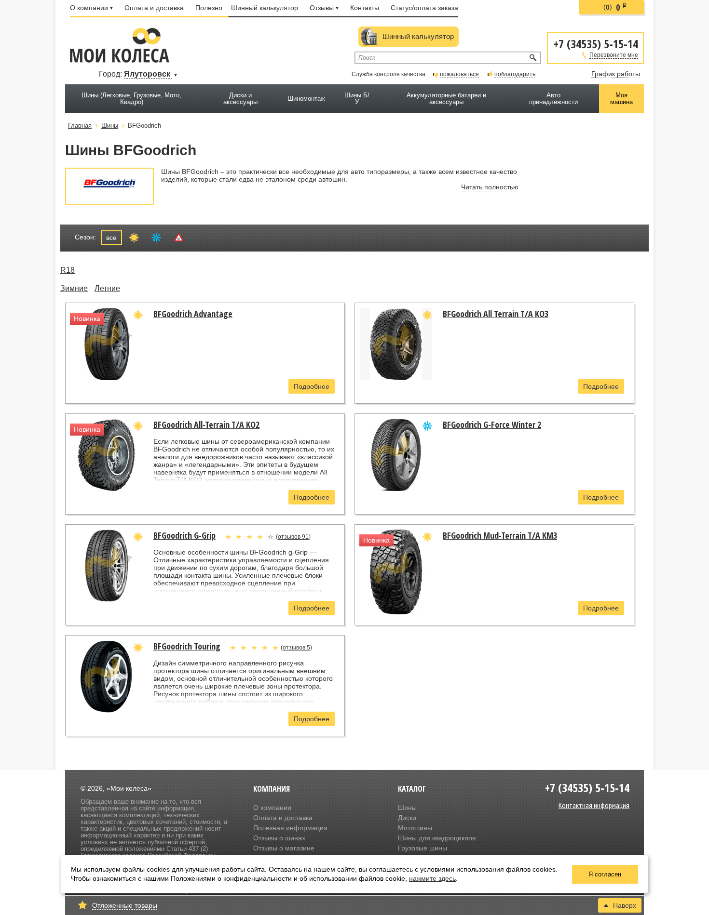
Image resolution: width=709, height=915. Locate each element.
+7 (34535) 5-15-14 (596, 43)
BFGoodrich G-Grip (184, 535)
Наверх (624, 905)
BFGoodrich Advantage (192, 313)
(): (615, 7)
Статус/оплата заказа (424, 8)
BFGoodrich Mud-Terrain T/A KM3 (500, 535)
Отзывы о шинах (279, 838)
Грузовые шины (422, 848)
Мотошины (415, 828)
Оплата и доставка (154, 8)
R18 (67, 270)
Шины (407, 807)
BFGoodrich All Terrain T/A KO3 (495, 313)
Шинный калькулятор (264, 8)
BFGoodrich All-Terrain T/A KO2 (206, 424)
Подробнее (311, 386)
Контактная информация (594, 805)
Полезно (208, 8)
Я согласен (604, 874)
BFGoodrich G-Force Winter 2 (492, 424)
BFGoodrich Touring (186, 646)
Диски (407, 818)
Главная (80, 125)
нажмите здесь (432, 878)
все (111, 237)
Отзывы (322, 8)
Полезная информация (290, 828)
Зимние (74, 288)
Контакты (364, 8)
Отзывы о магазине (283, 848)
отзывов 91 (293, 536)
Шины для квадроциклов (437, 838)
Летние (107, 288)
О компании (89, 8)
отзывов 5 (296, 647)
